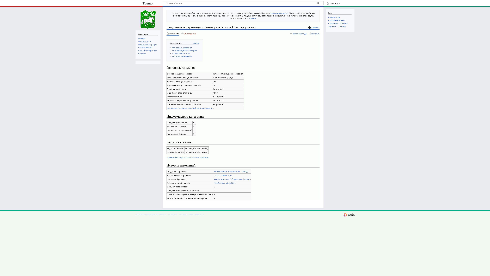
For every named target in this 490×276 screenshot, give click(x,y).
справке (252, 18)
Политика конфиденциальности (150, 214)
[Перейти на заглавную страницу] (148, 18)
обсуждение (234, 171)
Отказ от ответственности (191, 214)
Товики (148, 3)
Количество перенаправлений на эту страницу (189, 108)
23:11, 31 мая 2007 (223, 175)
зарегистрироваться (279, 13)
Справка (315, 27)
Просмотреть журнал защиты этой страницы (188, 157)
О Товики (172, 214)
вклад (245, 171)
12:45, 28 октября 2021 (225, 183)
